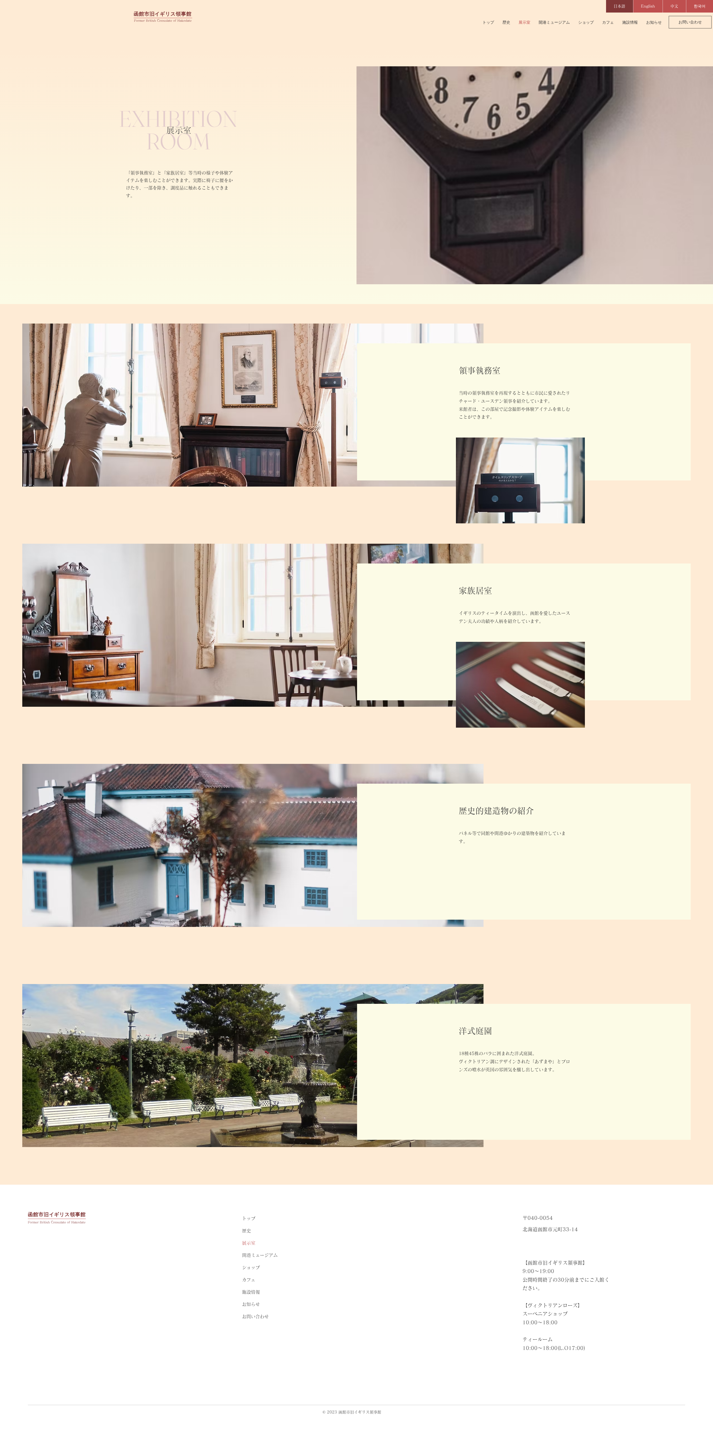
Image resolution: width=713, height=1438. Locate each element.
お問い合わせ (255, 1316)
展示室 (248, 1243)
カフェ (248, 1279)
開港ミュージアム (260, 1255)
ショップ (251, 1267)
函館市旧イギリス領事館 (163, 14)
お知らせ (251, 1304)
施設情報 (251, 1292)
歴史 (246, 1230)
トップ (248, 1218)
